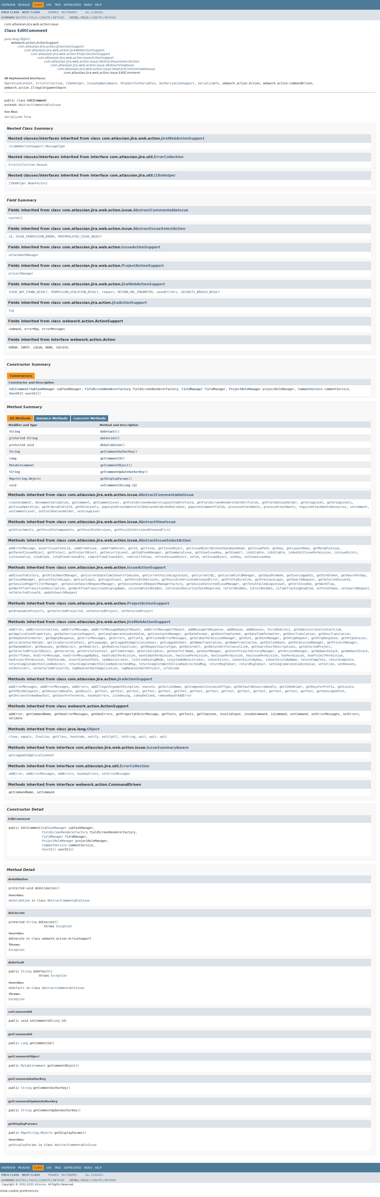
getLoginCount (109, 579)
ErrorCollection (49, 83)
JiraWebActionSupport (183, 138)
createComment (20, 502)
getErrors (117, 638)
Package (24, 4)
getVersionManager (293, 651)
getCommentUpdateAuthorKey (122, 472)
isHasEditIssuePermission (309, 552)
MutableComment (21, 465)
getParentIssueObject (26, 552)
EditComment (19, 389)
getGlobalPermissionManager (213, 638)
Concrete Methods (89, 418)
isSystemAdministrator (185, 659)
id (10, 236)
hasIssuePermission (191, 655)
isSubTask (41, 557)
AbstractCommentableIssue (39, 105)
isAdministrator (115, 659)
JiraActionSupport (129, 303)
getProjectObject (82, 552)
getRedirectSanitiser (119, 646)
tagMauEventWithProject (140, 668)
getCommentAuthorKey (117, 451)
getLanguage (97, 642)
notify (93, 736)
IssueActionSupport (141, 247)
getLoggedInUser (173, 642)
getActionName (169, 686)
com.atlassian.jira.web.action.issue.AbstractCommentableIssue (106, 69)
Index (88, 4)
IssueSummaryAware (102, 83)
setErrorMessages (116, 773)
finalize (42, 736)
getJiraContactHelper (26, 642)
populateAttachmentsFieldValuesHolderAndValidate (143, 507)
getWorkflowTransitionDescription (37, 588)
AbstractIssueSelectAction (159, 229)
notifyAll (110, 736)
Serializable (208, 83)
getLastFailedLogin (54, 579)
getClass (60, 736)
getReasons (44, 646)
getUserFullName (180, 651)
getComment (81, 502)
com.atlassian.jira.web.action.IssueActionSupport (75, 57)
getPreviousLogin (269, 579)
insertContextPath (83, 659)
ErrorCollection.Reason (28, 164)
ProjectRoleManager (245, 389)
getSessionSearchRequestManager (87, 584)
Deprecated (72, 4)
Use (49, 4)
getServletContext (92, 651)
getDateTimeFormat (226, 634)
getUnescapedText (330, 691)
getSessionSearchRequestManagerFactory (150, 584)
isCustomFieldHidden (145, 588)
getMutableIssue (326, 548)
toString (128, 736)
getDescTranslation (299, 634)
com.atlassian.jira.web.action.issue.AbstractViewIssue (92, 65)
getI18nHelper (291, 686)
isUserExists (217, 659)
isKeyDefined (144, 695)
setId (194, 557)
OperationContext (18, 83)
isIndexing (121, 695)
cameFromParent (112, 548)
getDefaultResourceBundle (255, 686)
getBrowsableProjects (26, 611)
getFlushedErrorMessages (166, 638)
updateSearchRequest (60, 592)
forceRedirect (278, 629)
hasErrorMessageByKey (80, 655)
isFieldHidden (234, 588)
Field (33, 17)
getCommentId (110, 458)
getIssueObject (170, 548)
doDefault (108, 431)
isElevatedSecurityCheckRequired (192, 588)
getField (135, 638)
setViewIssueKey (257, 557)
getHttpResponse (324, 638)
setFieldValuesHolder (56, 511)
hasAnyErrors (98, 695)
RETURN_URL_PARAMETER (135, 292)
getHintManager (267, 638)
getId (132, 548)
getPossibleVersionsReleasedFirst (142, 529)
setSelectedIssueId (24, 592)
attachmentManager (23, 255)
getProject (56, 552)
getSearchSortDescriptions (273, 646)
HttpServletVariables (138, 83)
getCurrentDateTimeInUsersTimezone (110, 575)
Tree (57, 4)
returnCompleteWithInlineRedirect (37, 664)
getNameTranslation (205, 642)
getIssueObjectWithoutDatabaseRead (215, 548)
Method (58, 17)
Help (98, 4)
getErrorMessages (91, 638)
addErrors (80, 686)
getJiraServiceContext (65, 642)
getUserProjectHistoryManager (249, 651)
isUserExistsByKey (247, 659)
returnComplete (313, 659)
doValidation (110, 445)
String (14, 431)
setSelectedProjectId (50, 668)
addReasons (255, 629)
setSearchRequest (355, 588)
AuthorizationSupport (176, 83)
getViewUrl (234, 552)
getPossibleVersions (94, 529)
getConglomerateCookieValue (121, 634)
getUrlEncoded (299, 584)
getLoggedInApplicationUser (133, 642)
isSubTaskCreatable (68, 557)
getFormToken (327, 575)
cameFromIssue (85, 548)
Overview (8, 4)
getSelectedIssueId (334, 579)
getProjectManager (342, 642)
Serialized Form (17, 117)
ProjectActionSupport (143, 266)
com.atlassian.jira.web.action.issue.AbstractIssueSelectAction (91, 61)
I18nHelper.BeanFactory (28, 183)
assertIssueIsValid (54, 548)
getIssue (148, 548)
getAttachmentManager (59, 575)
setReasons (346, 664)
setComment (358, 507)
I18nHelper (75, 83)
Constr (44, 17)
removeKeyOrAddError (175, 695)
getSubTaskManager (147, 552)
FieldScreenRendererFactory (108, 389)
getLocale (345, 686)
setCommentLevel (22, 511)
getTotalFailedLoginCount (264, 584)
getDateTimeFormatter (262, 634)
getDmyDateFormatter (25, 638)
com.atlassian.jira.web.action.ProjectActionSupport (70, 54)
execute (148, 686)
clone (13, 736)
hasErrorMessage (46, 655)
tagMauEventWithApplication (95, 668)
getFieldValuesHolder (279, 502)
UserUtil (16, 393)
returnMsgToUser (222, 664)
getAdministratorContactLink (317, 629)
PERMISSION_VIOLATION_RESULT (74, 292)
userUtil (16, 218)
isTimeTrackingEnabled (294, 588)
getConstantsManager (164, 634)
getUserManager (209, 651)
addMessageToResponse (205, 629)
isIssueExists (345, 552)
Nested (21, 17)
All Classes (94, 12)
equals (26, 736)
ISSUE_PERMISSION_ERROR (35, 236)
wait (142, 736)
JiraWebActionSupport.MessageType (37, 146)
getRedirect (65, 646)
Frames (53, 12)
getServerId (64, 651)
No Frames (69, 12)
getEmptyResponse (60, 638)
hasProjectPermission (325, 655)
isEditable (255, 552)
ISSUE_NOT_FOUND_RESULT (28, 292)
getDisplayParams (114, 478)
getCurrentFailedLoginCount (165, 575)
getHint (245, 638)
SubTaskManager (42, 389)
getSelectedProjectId (64, 611)
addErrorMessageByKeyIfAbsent (116, 629)
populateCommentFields (206, 507)
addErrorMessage (22, 548)
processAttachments (244, 507)
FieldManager (192, 389)
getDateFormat (196, 634)
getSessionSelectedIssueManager (212, 584)
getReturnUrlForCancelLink (226, 646)
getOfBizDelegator (23, 691)
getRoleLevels (86, 507)
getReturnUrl (189, 646)
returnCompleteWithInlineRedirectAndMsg (101, 664)
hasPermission (292, 655)
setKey (235, 557)
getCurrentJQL (203, 575)
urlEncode (171, 668)
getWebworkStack (324, 651)
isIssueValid (19, 557)
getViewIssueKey (208, 552)
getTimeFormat (122, 651)
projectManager (21, 273)
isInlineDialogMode (147, 659)
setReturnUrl (19, 668)
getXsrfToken (19, 655)
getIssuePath (258, 548)
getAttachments (21, 529)
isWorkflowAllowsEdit (105, 557)
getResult (83, 691)
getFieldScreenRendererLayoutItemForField (158, 502)
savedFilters (166, 292)
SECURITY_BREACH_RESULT (200, 292)
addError (16, 629)
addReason (235, 629)
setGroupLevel (88, 511)
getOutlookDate (272, 642)
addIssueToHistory (23, 575)
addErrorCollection (42, 629)
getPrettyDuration (236, 579)
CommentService (310, 389)
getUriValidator (150, 651)
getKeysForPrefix (320, 686)
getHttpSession (353, 638)
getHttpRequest (295, 638)
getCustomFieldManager (236, 575)
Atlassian (40, 1184)
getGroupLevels (339, 502)
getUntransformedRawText (29, 695)
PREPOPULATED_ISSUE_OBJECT (80, 236)
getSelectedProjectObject (30, 651)
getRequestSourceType (158, 646)
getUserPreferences (68, 695)
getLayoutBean (298, 548)
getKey (277, 548)
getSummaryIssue (178, 552)
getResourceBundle (57, 691)
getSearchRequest (301, 579)
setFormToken (327, 588)
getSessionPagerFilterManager (33, 584)
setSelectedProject (102, 611)
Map (12, 478)
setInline (326, 664)
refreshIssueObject (170, 557)
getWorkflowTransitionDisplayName (96, 588)
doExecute (108, 438)
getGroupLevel (312, 502)
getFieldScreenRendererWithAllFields (227, 502)
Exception (64, 926)
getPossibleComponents (55, 529)
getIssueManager (22, 579)
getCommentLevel (106, 502)
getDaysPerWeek (270, 575)
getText (101, 691)
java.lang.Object (17, 39)
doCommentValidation (51, 502)
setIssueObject (214, 557)
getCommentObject (114, 465)
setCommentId (110, 485)
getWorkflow (324, 584)
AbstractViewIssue (157, 522)
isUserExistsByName (281, 659)
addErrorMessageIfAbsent (164, 629)
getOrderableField (57, 507)
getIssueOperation (23, 507)
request (108, 292)
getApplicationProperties (30, 634)
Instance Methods (52, 418)
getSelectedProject (315, 646)
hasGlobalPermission (118, 655)
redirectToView (138, 557)
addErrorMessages (23, 686)
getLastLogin (84, 579)
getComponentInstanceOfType (207, 686)
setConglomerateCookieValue (292, 664)
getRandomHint (20, 646)
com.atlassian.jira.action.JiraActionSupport (51, 46)
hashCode (77, 736)
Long (12, 458)
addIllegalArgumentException (115, 686)
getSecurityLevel (114, 552)
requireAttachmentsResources (322, 507)
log (11, 310)
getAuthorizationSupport (74, 634)
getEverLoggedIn (300, 575)
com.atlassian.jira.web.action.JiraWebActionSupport (64, 50)
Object (34, 478)
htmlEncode (56, 659)
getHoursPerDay (353, 575)
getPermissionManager (305, 642)
